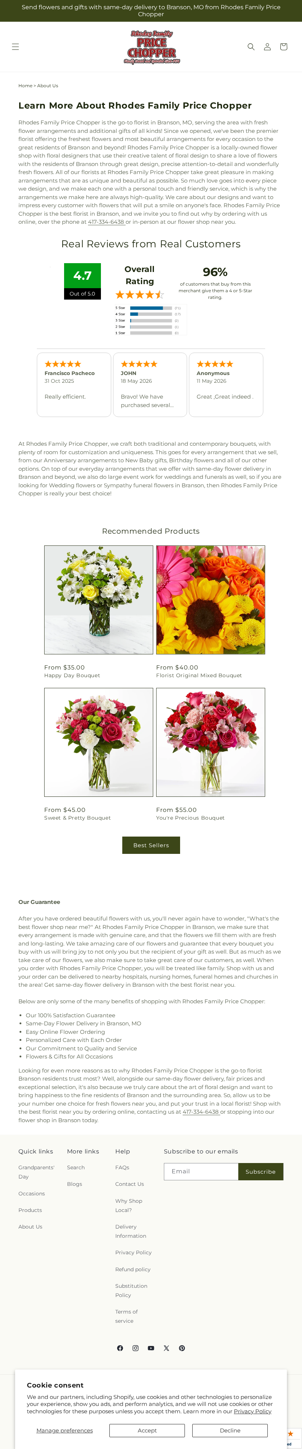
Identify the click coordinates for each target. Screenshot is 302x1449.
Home (25, 85)
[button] (15, 47)
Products (30, 1210)
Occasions (31, 1193)
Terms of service (126, 1316)
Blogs (74, 1184)
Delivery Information (130, 1231)
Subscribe (261, 1171)
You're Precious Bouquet (190, 817)
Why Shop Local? (128, 1205)
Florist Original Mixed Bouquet (199, 675)
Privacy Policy (252, 1411)
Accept (147, 1430)
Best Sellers (151, 845)
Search (76, 1167)
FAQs (122, 1167)
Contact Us (129, 1184)
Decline (230, 1430)
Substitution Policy (131, 1290)
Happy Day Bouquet (72, 675)
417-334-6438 (107, 221)
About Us (30, 1226)
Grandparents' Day (36, 1172)
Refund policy (133, 1269)
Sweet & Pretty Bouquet (77, 817)
